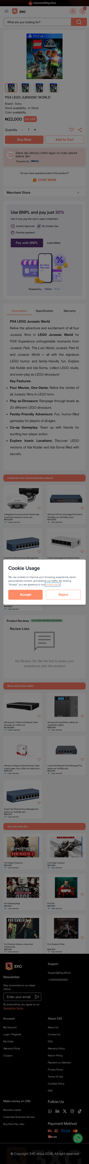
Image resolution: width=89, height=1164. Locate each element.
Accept (25, 594)
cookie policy (52, 584)
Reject (63, 594)
